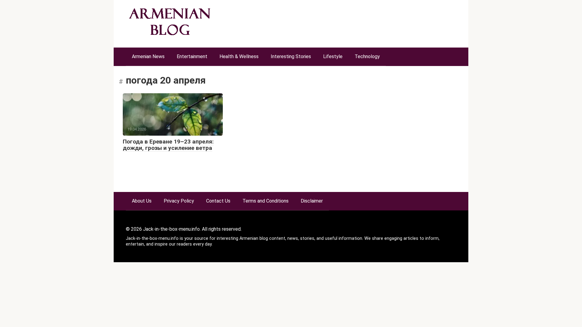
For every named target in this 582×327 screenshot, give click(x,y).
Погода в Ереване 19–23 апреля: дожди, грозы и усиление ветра (168, 144)
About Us (142, 201)
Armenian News (148, 56)
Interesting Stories (291, 56)
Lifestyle (333, 56)
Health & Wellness (239, 56)
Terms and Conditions (265, 201)
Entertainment (192, 56)
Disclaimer (312, 201)
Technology (367, 56)
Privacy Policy (179, 201)
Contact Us (218, 201)
